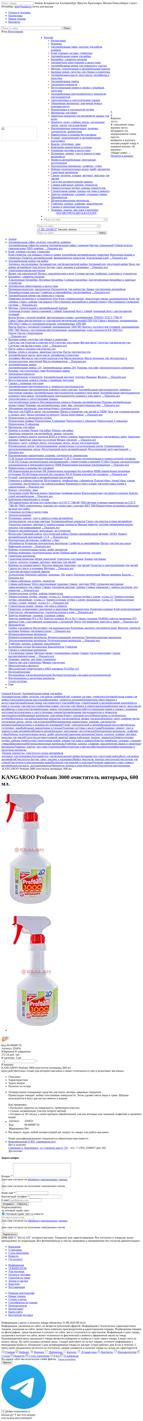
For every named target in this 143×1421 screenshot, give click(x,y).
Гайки (12, 320)
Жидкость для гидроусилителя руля (42, 358)
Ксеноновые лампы (58, 370)
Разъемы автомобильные (86, 402)
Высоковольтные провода (55, 402)
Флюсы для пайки (62, 430)
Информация (16, 1265)
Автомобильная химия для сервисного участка (79, 65)
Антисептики (16, 574)
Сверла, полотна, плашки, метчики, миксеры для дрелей (42, 562)
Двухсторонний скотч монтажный (108, 449)
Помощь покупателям (21, 1293)
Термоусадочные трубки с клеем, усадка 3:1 (88, 596)
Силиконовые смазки (66, 653)
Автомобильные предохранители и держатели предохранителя (46, 386)
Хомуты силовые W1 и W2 (60, 618)
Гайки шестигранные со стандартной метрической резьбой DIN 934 (56, 320)
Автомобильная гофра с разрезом (69, 245)
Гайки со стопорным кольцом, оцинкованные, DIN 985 (53, 323)
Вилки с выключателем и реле (56, 273)
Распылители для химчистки (68, 289)
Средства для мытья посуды (113, 342)
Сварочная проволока (21, 558)
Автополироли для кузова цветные (29, 521)
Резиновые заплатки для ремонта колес (94, 627)
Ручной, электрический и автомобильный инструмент (40, 477)
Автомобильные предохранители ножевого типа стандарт (43, 389)
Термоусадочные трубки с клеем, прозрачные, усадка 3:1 (80, 599)
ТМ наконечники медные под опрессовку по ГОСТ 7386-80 (44, 502)
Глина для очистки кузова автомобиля (109, 521)
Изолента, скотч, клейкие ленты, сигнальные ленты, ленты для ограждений (78, 124)
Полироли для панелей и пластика (71, 762)
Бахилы (126, 574)
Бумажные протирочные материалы (46, 543)
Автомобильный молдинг (58, 377)
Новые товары (17, 1296)
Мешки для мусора (53, 662)
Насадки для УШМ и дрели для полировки (33, 411)
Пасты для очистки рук (77, 351)
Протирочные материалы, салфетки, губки (76, 165)
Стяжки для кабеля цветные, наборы (63, 587)
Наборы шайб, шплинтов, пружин (80, 552)
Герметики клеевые (101, 609)
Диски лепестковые (72, 414)
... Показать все (53, 248)
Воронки (91, 377)
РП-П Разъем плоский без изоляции (87, 474)
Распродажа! (58, 40)
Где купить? (15, 1259)
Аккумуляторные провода (23, 402)
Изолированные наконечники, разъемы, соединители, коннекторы (75, 130)
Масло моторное (74, 358)
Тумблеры (71, 646)
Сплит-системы (17, 681)
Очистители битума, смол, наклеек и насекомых (60, 267)
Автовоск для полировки (23, 264)
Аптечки (80, 377)
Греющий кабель (32, 533)
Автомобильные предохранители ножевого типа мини (66, 392)
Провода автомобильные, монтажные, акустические (39, 530)
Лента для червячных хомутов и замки (97, 621)
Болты (12, 317)
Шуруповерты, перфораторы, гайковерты (68, 480)
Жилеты (102, 377)
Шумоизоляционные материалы (70, 200)
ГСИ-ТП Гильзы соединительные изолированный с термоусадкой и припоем (54, 461)
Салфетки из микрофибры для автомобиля (65, 292)
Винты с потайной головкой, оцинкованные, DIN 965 (49, 326)
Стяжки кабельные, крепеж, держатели (74, 184)
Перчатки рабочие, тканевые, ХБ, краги (49, 574)
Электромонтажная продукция (26, 270)
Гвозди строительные (30, 333)
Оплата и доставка (19, 1274)
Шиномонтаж (59, 197)
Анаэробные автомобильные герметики (85, 254)
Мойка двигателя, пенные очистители (95, 759)
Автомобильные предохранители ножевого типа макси (68, 395)
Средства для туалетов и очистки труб (31, 342)
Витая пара (15, 533)
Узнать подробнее (67, 1359)
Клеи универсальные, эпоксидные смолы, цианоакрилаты (93, 298)
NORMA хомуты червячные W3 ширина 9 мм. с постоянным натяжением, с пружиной (72, 620)
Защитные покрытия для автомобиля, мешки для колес (41, 433)
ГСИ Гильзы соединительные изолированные (35, 458)
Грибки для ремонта (20, 627)
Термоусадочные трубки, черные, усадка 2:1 (34, 596)
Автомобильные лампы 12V (25, 367)
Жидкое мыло (88, 342)
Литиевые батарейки (51, 279)
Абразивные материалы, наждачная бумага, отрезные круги (43, 408)
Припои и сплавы (19, 430)
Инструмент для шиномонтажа (51, 627)
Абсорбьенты (16, 543)
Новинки (56, 43)
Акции (12, 239)
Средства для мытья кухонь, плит (28, 345)
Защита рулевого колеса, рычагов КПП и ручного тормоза (43, 436)
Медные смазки (43, 653)
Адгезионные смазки (20, 653)
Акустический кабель (56, 533)
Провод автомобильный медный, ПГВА (93, 533)
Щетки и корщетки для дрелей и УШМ (83, 411)
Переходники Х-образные (23, 424)
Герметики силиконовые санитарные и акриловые (38, 609)
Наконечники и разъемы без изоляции (73, 134)
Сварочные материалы (64, 172)
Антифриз (14, 358)
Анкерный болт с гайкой (77, 311)
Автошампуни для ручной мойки (108, 264)
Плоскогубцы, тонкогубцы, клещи (114, 480)
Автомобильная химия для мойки (71, 56)
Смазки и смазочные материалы (70, 206)
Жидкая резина (39, 493)
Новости (13, 1256)
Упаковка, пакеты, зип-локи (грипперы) (75, 209)
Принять (7, 1362)
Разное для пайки (40, 430)
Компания (14, 1246)
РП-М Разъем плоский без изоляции (43, 474)
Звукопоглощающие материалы (66, 637)
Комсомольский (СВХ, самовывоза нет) (32, 1141)
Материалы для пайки (64, 112)
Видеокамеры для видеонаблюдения (30, 674)
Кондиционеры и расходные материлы (31, 678)
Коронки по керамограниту (24, 565)
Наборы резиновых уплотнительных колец (34, 552)
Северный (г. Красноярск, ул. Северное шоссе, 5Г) (38, 1147)
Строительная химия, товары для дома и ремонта (80, 191)
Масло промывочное (55, 361)
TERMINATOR (17, 1268)
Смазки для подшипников (95, 653)
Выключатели (56, 646)
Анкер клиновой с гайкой (46, 311)
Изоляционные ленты (21, 446)
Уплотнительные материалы (64, 640)
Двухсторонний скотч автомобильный (64, 449)
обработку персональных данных (47, 1179)
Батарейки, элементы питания (69, 59)
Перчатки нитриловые (87, 574)
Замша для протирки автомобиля (106, 289)
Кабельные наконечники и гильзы (71, 147)
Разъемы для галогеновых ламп (27, 370)
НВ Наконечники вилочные (25, 471)
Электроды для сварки (70, 558)
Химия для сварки (95, 558)
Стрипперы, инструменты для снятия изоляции (36, 483)
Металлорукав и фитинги (23, 665)
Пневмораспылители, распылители (29, 289)
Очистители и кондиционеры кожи (30, 762)
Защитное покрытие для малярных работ (102, 436)
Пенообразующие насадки (24, 292)
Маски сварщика (111, 574)
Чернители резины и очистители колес (75, 765)
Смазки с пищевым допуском (25, 383)
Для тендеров (16, 1271)
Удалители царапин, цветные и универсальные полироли (42, 524)
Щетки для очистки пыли (115, 543)
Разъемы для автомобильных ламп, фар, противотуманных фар (63, 405)
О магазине (15, 1249)
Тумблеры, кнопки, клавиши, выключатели (77, 203)
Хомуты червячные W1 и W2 (25, 618)
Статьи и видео (17, 1299)
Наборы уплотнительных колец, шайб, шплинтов (80, 169)
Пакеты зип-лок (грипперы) (25, 662)
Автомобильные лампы (65, 81)
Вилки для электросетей (22, 273)
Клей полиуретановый (127, 609)
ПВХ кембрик (35, 248)
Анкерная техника (19, 311)
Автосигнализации (19, 515)
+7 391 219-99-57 (47, 229)
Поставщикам (16, 1287)
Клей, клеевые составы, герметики (71, 53)
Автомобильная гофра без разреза (28, 245)
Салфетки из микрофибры (84, 543)
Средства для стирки (67, 342)
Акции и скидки (18, 1280)
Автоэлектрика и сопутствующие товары (75, 100)
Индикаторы (39, 646)
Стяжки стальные (87, 618)
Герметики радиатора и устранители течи (33, 298)
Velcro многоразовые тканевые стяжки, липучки (60, 584)
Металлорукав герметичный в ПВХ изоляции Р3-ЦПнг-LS (43, 668)
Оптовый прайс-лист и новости (24, 1213)
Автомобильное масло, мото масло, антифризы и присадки (43, 355)
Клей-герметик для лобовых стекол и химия (34, 254)
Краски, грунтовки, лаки (66, 144)
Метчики (49, 568)
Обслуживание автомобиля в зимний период (80, 301)
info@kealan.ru (23, 6)
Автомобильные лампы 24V (59, 367)
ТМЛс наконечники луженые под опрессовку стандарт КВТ (54, 505)
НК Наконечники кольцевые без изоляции (68, 471)
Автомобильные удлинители (25, 377)
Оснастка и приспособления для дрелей (114, 565)
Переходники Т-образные (112, 420)
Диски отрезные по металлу (43, 414)
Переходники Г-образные (81, 420)
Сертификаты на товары (22, 1302)
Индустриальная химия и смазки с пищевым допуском (41, 380)
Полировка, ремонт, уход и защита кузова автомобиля (40, 518)
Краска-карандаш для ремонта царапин (105, 493)
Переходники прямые (21, 420)
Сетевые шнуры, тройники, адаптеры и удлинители (106, 273)
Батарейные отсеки (19, 646)
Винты (12, 326)
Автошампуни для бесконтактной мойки (63, 264)
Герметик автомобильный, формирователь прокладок (53, 257)
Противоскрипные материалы (103, 637)
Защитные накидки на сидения (37, 439)
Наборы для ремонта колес (36, 631)
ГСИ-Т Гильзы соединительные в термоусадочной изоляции (100, 458)
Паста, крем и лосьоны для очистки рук (32, 348)
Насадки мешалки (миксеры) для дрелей (66, 565)
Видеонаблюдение (19, 671)
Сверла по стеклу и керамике (25, 568)
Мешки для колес (67, 439)
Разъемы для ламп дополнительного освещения (105, 367)
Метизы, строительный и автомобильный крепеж (80, 68)
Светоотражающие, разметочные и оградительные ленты (69, 446)
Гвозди (12, 333)
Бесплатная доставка (20, 1314)
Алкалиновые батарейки (23, 279)
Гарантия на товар (19, 1277)
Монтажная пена (79, 609)
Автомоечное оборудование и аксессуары (76, 62)
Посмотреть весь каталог (76, 213)
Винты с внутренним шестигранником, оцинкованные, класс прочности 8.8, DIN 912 (71, 329)
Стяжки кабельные (19, 584)
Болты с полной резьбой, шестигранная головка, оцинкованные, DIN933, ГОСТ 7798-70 (69, 317)
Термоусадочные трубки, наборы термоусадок (78, 187)
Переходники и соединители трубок (72, 109)
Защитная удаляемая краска (64, 493)
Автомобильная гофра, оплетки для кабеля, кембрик (39, 242)
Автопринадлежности (64, 84)
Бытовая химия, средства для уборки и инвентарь (80, 71)
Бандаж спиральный (101, 245)
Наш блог (14, 1283)
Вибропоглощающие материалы (27, 637)
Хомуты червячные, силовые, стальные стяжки (79, 194)
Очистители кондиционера (114, 765)
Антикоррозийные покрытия (68, 521)
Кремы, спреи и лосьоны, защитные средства (35, 351)
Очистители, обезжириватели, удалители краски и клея (41, 612)
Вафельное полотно (20, 546)
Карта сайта (15, 1311)
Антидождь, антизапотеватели (33, 765)
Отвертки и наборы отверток (25, 480)
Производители (17, 1305)
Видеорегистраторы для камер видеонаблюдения (81, 674)
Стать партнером (18, 1252)
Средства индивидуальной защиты (72, 181)
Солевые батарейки (76, 279)
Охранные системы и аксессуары (71, 150)
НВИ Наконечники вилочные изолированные (82, 464)
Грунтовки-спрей (18, 493)
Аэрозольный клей (97, 257)
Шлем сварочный (45, 558)
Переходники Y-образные (50, 420)
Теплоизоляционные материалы (27, 640)
